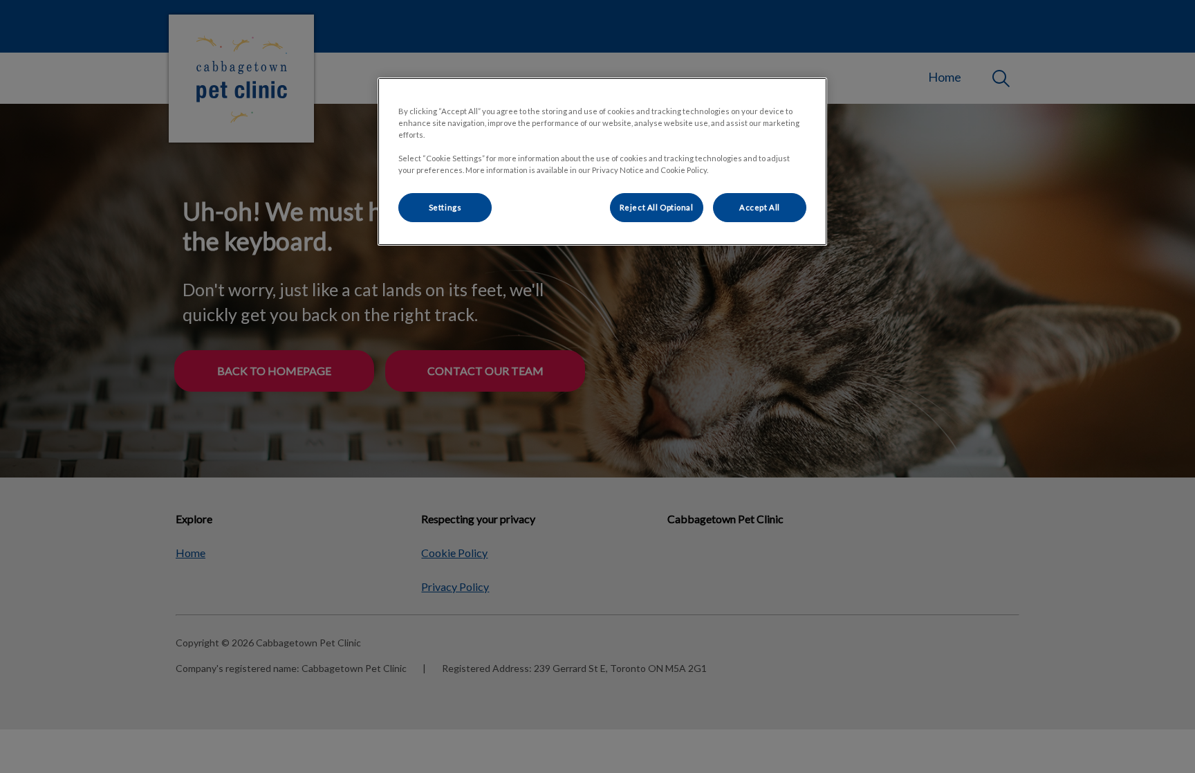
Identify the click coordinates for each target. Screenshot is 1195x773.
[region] (602, 162)
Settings (445, 207)
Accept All (759, 207)
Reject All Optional (657, 207)
